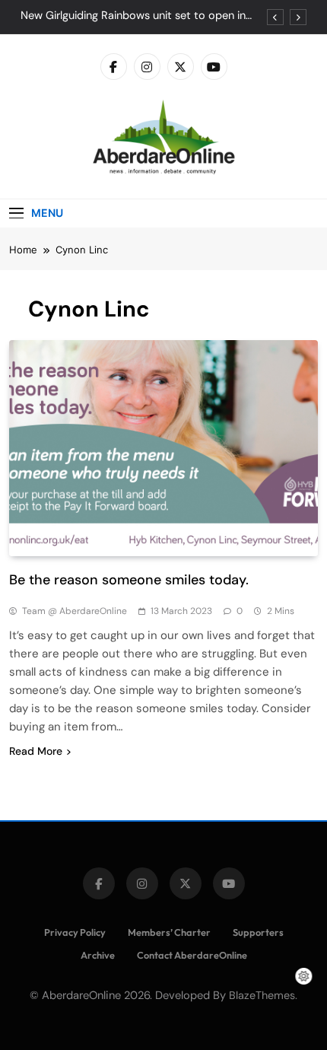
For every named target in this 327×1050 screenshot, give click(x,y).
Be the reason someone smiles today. (129, 580)
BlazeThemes (262, 995)
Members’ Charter (169, 932)
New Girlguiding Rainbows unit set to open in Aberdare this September (133, 16)
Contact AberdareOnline (192, 955)
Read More (35, 751)
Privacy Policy (75, 932)
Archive (98, 955)
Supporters (258, 932)
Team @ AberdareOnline (74, 611)
